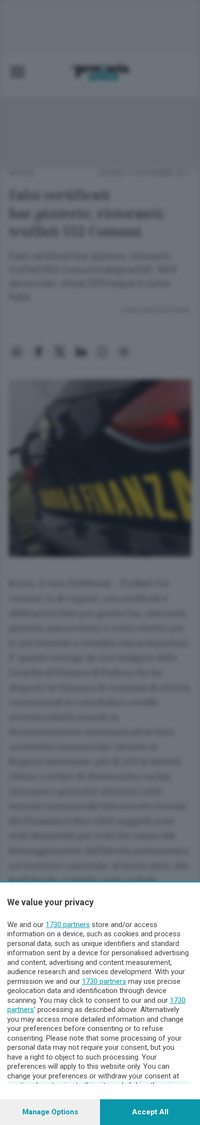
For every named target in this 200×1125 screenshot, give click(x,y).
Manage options (50, 1112)
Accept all (150, 1112)
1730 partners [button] (68, 924)
